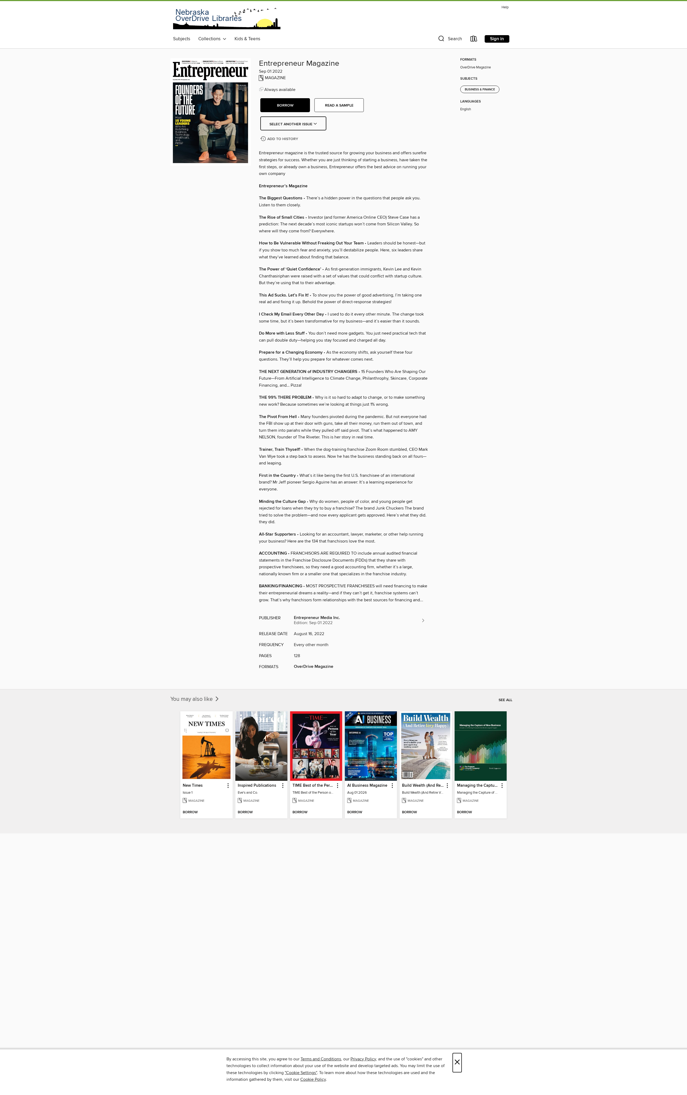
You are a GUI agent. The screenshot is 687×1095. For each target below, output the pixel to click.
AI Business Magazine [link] (367, 785)
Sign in (497, 39)
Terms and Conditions (321, 1059)
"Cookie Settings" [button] (301, 1072)
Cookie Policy (313, 1079)
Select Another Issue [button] (291, 124)
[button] (449, 40)
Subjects (181, 39)
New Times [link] (193, 785)
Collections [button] (210, 39)
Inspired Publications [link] (257, 785)
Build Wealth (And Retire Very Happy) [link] (423, 785)
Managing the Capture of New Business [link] (478, 785)
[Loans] (474, 40)
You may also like (192, 699)
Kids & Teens (247, 39)
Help (505, 7)
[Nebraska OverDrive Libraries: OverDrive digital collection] (226, 18)
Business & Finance (480, 89)
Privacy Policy (363, 1059)
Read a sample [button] (339, 105)
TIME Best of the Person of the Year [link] (314, 785)
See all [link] (505, 700)
